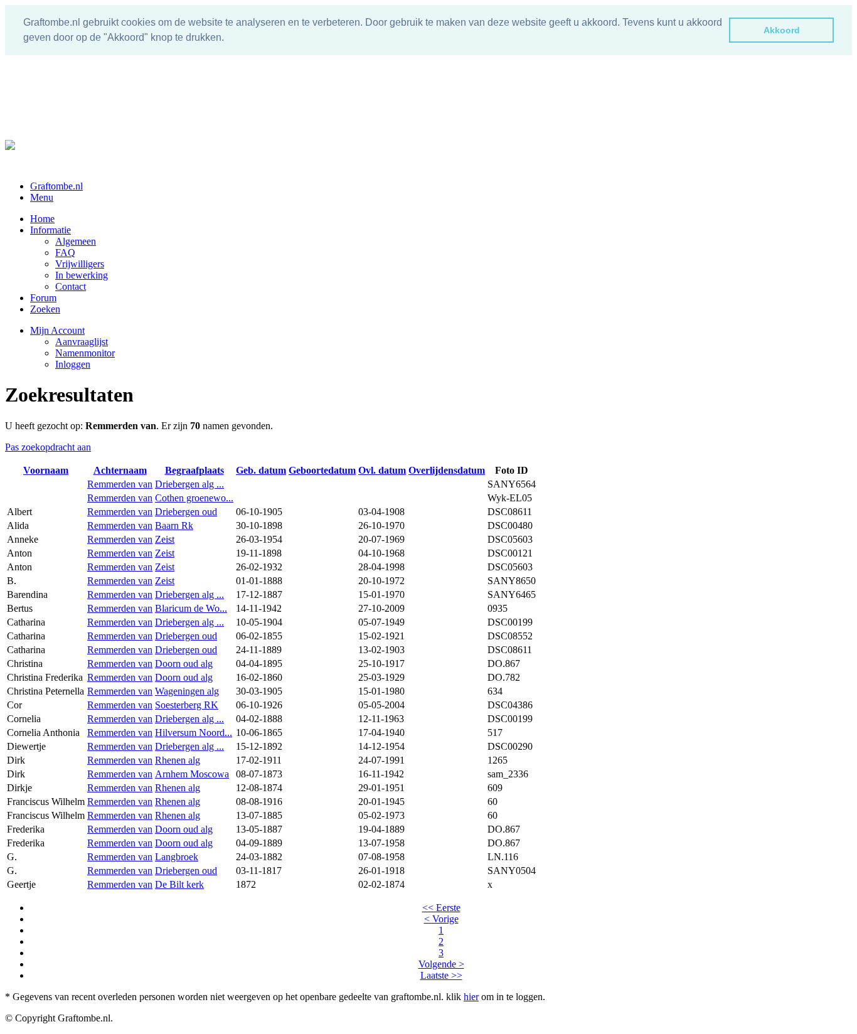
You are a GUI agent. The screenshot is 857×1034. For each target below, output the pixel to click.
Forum (43, 297)
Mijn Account (57, 330)
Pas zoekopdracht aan (48, 447)
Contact (70, 286)
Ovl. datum (382, 470)
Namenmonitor (85, 353)
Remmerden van (119, 484)
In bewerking (81, 275)
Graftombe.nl (56, 186)
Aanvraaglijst (81, 341)
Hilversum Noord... (193, 732)
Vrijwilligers (79, 263)
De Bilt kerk (179, 884)
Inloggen (72, 364)
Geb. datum (261, 470)
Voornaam (45, 470)
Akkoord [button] (782, 30)
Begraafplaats (194, 470)
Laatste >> (441, 975)
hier (471, 996)
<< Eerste (441, 907)
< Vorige (441, 919)
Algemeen (75, 241)
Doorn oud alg (184, 663)
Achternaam (120, 470)
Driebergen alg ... (189, 484)
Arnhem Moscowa (192, 774)
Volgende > (441, 964)
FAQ (65, 252)
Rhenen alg (177, 760)
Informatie (50, 230)
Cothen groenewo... (194, 498)
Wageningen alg (187, 691)
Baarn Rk (174, 525)
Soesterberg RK (186, 705)
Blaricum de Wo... (191, 608)
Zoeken (45, 309)
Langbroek (176, 856)
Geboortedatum (322, 470)
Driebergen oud (186, 511)
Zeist (164, 539)
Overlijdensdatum (446, 470)
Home (42, 218)
